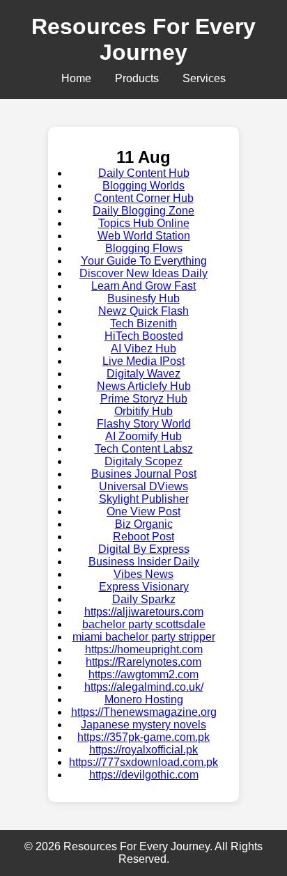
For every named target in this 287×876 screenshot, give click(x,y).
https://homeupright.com (144, 649)
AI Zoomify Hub (143, 436)
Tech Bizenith (143, 323)
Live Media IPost (143, 361)
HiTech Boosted (143, 336)
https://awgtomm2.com (143, 674)
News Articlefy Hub (144, 386)
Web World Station (144, 236)
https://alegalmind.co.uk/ (143, 687)
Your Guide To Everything (144, 261)
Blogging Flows (144, 248)
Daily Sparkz (144, 599)
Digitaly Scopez (143, 461)
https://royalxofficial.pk (143, 750)
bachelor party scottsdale (143, 624)
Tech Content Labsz (144, 449)
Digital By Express (143, 549)
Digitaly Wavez (143, 374)
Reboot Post (143, 536)
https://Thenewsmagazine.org (144, 712)
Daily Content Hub (143, 173)
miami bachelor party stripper (143, 637)
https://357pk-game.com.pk (143, 737)
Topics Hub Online (143, 223)
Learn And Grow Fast (143, 286)
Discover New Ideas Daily (143, 273)
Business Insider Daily (143, 562)
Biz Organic (144, 524)
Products (137, 78)
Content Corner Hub (144, 198)
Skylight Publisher (144, 499)
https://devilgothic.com (144, 775)
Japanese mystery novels (143, 724)
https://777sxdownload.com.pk (143, 762)
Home (76, 78)
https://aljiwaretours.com (143, 612)
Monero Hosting (143, 699)
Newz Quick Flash (143, 311)
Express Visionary (144, 587)
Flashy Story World (144, 424)
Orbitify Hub (143, 411)
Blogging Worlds (143, 185)
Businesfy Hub (143, 298)
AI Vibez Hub (143, 348)
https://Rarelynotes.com (143, 662)
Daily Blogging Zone (143, 211)
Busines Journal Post (143, 474)
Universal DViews (143, 486)
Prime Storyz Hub (143, 399)
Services (204, 78)
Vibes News (143, 574)
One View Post (143, 511)
